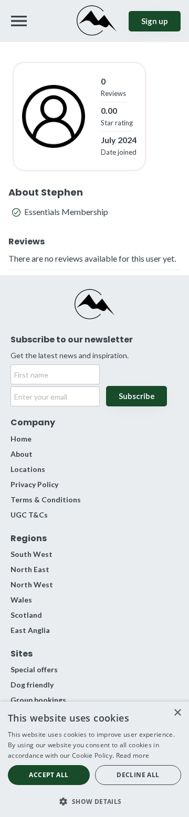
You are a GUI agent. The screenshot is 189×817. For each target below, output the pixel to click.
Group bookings (38, 699)
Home (21, 438)
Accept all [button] (48, 774)
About (21, 453)
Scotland (26, 614)
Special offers (34, 669)
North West (31, 584)
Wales (21, 599)
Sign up (154, 21)
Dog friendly (32, 684)
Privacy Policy (34, 484)
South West (31, 554)
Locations (27, 469)
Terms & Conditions (45, 499)
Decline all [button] (138, 774)
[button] (94, 800)
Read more (133, 755)
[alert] (94, 759)
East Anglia (30, 630)
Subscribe (137, 396)
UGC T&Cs (29, 514)
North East (29, 569)
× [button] (177, 713)
